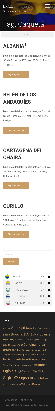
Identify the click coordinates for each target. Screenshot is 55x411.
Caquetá (35, 340)
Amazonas (7, 328)
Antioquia (19, 327)
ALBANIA (15, 46)
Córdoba (8, 349)
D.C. (15, 350)
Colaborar (11, 400)
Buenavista (19, 340)
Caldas (28, 339)
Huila (44, 350)
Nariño (7, 359)
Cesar (13, 345)
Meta (43, 354)
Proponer (26, 400)
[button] (47, 6)
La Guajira (14, 354)
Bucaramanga (9, 339)
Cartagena (44, 339)
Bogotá (6, 334)
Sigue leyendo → (16, 74)
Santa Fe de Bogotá (12, 365)
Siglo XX (11, 377)
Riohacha (43, 360)
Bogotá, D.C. (20, 334)
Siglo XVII (29, 372)
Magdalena (25, 354)
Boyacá (45, 334)
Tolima (44, 378)
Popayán (36, 359)
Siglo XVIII (38, 371)
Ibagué (6, 355)
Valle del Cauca (30, 384)
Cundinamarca (34, 344)
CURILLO (13, 206)
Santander (39, 365)
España (20, 350)
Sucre (36, 378)
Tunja (5, 384)
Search (11, 261)
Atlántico (32, 328)
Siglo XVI (21, 371)
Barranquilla (43, 328)
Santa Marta (26, 365)
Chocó (20, 345)
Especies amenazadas (33, 350)
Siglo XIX (10, 371)
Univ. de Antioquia (14, 385)
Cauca (6, 344)
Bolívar (35, 334)
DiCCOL (9, 6)
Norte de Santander (22, 359)
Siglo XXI (26, 378)
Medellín (35, 354)
